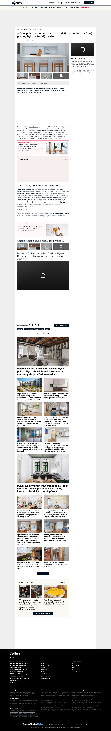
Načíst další (43, 573)
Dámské (62, 724)
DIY (67, 7)
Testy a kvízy (28, 692)
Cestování (15, 693)
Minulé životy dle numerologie (24, 700)
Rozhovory (44, 669)
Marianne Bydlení (26, 29)
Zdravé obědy (25, 695)
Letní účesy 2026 (31, 703)
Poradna (52, 7)
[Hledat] (97, 2)
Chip (73, 667)
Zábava (43, 667)
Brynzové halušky (13, 716)
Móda (42, 662)
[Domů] (17, 2)
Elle (73, 663)
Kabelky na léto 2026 (22, 703)
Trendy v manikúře (13, 700)
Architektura (74, 7)
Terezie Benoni (21, 40)
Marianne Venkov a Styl (72, 2)
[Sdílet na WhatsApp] (38, 325)
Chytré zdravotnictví (30, 702)
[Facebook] (10, 657)
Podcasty (44, 675)
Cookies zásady (15, 680)
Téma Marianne (46, 677)
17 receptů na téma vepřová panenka (27, 712)
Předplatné (89, 2)
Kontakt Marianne (15, 667)
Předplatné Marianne (16, 662)
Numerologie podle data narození (25, 693)
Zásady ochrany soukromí (18, 675)
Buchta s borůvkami (22, 716)
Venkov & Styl (45, 678)
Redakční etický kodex (17, 673)
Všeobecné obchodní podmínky (20, 678)
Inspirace (44, 7)
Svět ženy (75, 665)
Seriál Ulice (22, 702)
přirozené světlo (21, 197)
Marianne (51, 724)
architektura (39, 329)
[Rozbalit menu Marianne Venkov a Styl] (80, 2)
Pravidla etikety (13, 692)
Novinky (25, 7)
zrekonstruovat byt (34, 127)
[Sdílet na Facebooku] (29, 325)
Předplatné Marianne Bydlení (19, 663)
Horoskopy (44, 673)
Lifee (74, 669)
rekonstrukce (29, 329)
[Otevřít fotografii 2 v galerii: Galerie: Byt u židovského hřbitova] (34, 76)
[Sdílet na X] (32, 325)
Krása (43, 663)
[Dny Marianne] (85, 7)
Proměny (60, 7)
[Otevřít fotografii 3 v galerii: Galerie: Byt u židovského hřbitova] (46, 76)
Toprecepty (76, 671)
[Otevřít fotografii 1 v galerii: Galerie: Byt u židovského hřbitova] (22, 76)
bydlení (20, 329)
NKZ (66, 724)
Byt (41, 29)
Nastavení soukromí (16, 677)
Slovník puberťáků (21, 692)
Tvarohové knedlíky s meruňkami (26, 713)
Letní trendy (18, 695)
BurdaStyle (72, 724)
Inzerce (12, 682)
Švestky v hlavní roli (24, 710)
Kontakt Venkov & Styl (17, 671)
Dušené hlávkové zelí (14, 710)
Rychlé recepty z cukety (33, 716)
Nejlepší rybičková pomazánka (20, 714)
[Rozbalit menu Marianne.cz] (57, 2)
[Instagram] (13, 657)
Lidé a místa (34, 7)
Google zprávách (44, 83)
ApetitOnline (76, 662)
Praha (47, 329)
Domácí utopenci (31, 714)
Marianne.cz (53, 2)
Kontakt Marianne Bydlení (18, 669)
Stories (43, 671)
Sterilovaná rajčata (14, 713)
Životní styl (45, 665)
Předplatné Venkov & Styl (18, 665)
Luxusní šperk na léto (14, 705)
